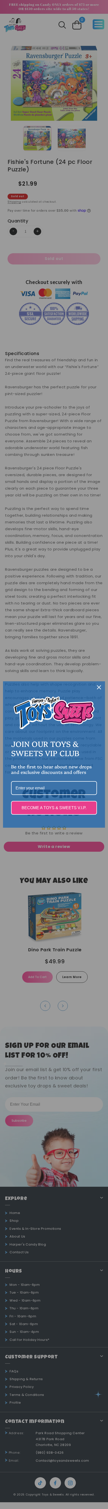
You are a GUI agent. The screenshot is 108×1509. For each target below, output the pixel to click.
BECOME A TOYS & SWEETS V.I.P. (54, 808)
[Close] (99, 687)
